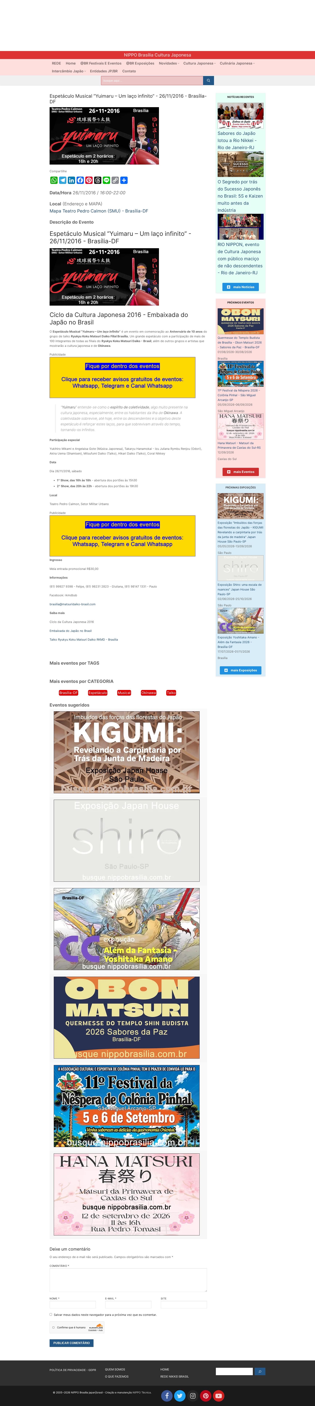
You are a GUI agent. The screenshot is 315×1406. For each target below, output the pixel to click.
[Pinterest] (205, 1396)
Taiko (171, 693)
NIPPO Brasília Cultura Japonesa (157, 55)
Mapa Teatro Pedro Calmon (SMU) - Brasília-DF (99, 211)
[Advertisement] (109, 25)
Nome (54, 1298)
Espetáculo (98, 693)
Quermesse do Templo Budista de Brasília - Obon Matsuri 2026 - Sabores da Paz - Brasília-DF (240, 342)
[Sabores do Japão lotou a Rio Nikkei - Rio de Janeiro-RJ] (241, 127)
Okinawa (148, 693)
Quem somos (115, 1369)
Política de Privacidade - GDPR (73, 1370)
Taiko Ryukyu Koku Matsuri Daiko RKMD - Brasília (84, 639)
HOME (164, 1369)
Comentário (59, 1265)
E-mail (110, 1298)
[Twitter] (180, 1396)
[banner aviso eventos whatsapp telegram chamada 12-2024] (122, 397)
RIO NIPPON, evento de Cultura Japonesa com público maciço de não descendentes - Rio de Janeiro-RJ (240, 258)
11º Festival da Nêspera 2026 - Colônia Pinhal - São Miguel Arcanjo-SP (239, 395)
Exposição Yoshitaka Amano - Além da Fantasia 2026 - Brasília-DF (238, 642)
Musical (124, 693)
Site (164, 1298)
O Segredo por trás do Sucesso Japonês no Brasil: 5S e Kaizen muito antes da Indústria (240, 196)
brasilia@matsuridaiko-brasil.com (73, 604)
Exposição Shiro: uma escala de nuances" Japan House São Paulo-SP (240, 589)
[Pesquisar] (260, 1371)
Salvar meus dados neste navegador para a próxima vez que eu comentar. (105, 1315)
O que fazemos (117, 1376)
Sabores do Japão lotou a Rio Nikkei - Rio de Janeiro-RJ (237, 140)
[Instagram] (193, 1396)
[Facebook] (167, 1396)
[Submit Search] (208, 80)
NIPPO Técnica (142, 1392)
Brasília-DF (68, 693)
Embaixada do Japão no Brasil (71, 631)
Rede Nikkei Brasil (174, 1376)
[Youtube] (218, 1396)
